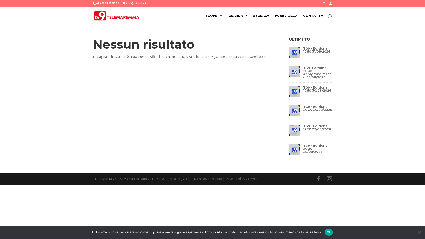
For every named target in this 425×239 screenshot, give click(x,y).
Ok (329, 232)
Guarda (235, 16)
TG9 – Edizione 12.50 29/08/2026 (317, 127)
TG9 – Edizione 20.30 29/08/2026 (317, 108)
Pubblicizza (286, 16)
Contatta (313, 16)
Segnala (261, 16)
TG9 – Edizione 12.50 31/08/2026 (316, 50)
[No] (419, 232)
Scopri (211, 16)
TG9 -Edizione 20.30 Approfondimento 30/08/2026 (317, 72)
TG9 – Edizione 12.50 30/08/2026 (317, 89)
